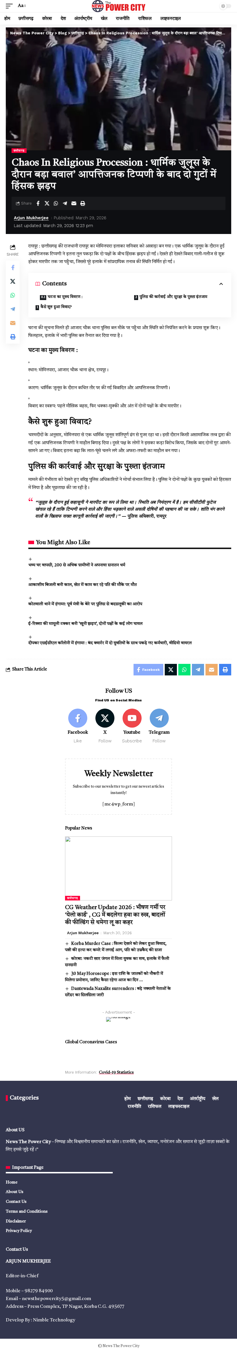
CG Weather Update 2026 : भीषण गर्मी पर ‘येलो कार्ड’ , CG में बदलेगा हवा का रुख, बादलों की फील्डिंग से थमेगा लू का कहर (115, 915)
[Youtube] (132, 726)
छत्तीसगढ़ (19, 150)
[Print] (83, 203)
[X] (105, 726)
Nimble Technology (54, 1320)
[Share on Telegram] (65, 203)
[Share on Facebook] (38, 203)
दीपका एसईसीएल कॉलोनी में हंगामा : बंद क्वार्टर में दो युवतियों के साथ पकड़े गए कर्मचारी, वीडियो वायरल (110, 643)
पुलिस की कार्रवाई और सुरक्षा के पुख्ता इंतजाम (173, 297)
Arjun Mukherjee (31, 217)
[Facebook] (78, 726)
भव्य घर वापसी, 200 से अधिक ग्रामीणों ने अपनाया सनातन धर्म (76, 565)
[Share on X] (47, 203)
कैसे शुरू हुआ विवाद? (56, 307)
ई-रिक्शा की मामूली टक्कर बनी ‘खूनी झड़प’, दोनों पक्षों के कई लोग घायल (85, 624)
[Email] (74, 203)
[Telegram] (159, 726)
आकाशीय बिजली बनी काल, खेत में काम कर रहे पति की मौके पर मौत (82, 585)
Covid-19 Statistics (116, 1072)
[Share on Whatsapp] (56, 203)
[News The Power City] (118, 6)
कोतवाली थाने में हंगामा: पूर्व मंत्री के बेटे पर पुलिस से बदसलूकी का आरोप (85, 604)
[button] (11, 6)
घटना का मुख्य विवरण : (65, 297)
